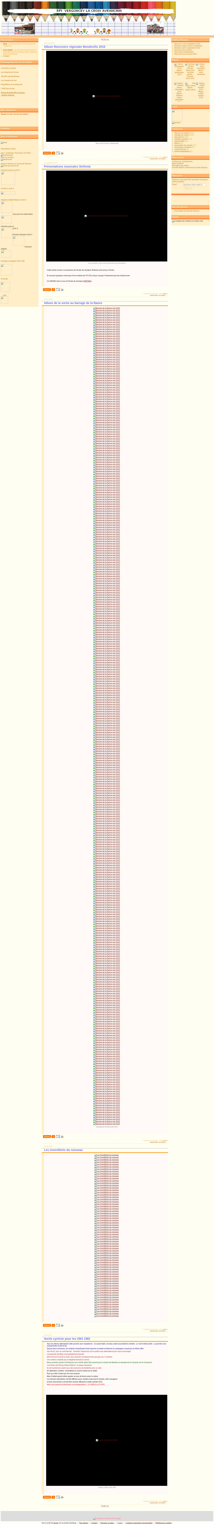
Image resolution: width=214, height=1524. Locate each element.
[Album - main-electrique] (201, 68)
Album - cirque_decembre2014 (194, 89)
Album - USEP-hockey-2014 (201, 94)
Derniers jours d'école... (183, 50)
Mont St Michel (178, 163)
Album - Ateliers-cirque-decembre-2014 (179, 98)
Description (8, 50)
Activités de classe (181, 135)
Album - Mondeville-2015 (179, 72)
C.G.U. (120, 1523)
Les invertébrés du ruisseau (63, 1150)
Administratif (179, 141)
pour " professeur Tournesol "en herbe (16, 153)
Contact (6, 56)
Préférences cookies (163, 1523)
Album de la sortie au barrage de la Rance (73, 303)
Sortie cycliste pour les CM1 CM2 (67, 1338)
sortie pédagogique (182, 151)
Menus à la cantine (181, 133)
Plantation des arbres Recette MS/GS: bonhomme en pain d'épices (189, 166)
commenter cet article (158, 159)
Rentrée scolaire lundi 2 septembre (188, 46)
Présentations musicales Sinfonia (67, 166)
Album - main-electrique (201, 72)
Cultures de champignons (182, 161)
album (165, 157)
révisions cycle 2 (7, 188)
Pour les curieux (7, 157)
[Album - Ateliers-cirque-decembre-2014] (179, 91)
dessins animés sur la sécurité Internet (16, 164)
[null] (176, 123)
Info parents (179, 137)
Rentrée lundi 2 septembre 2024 (187, 48)
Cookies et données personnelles (139, 1523)
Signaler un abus (107, 1523)
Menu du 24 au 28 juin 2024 (185, 54)
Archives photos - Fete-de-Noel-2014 (190, 75)
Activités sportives (181, 139)
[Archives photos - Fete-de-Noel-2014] (190, 70)
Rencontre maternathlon (184, 52)
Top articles (83, 1523)
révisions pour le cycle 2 (10, 170)
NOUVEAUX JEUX (8, 149)
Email (174, 184)
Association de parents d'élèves (186, 211)
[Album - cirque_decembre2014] (194, 86)
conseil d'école (180, 149)
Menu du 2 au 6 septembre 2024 (187, 44)
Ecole (56, 1523)
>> (108, 39)
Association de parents (183, 145)
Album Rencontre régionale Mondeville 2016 (74, 46)
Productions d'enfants (182, 147)
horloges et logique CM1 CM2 (13, 261)
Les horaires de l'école (10, 72)
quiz (4, 295)
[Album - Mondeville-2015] (179, 68)
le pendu (4, 279)
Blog (5, 44)
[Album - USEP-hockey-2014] (201, 89)
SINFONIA (87, 281)
